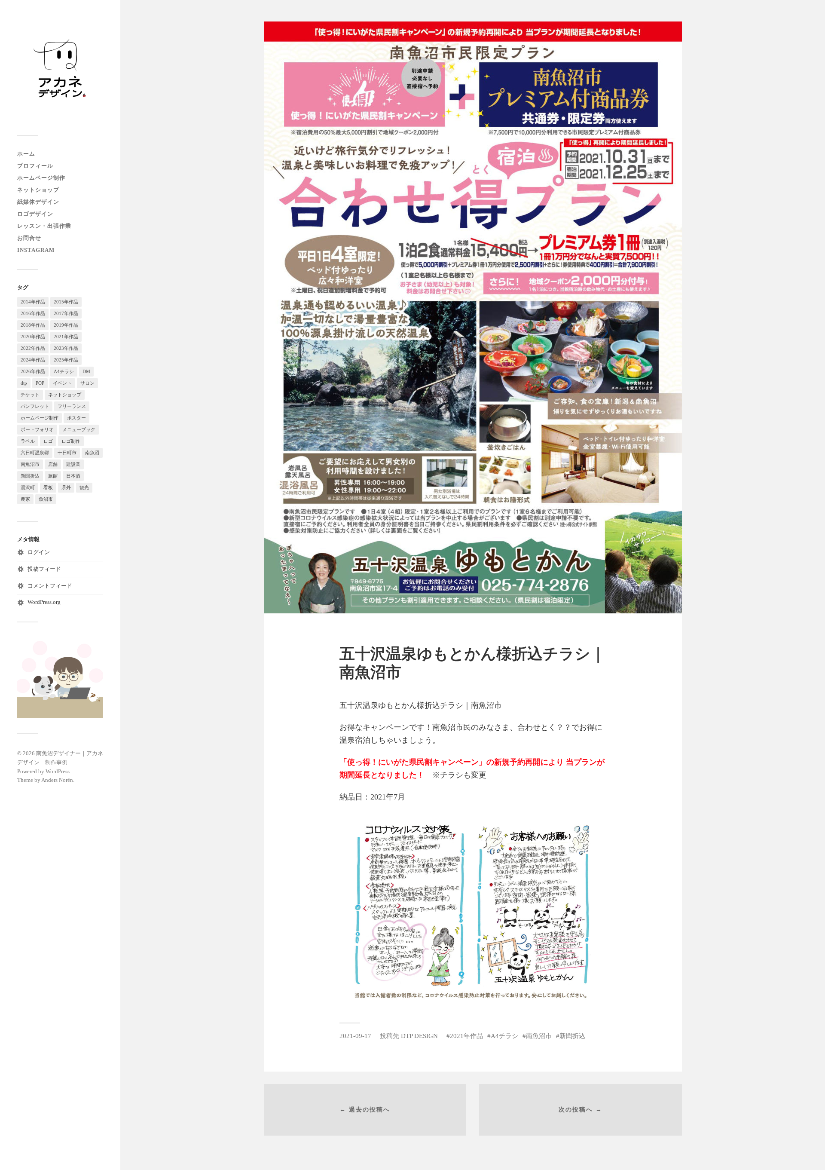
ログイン (39, 552)
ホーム (26, 154)
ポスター (76, 417)
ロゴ (48, 441)
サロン (87, 383)
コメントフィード (50, 586)
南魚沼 (92, 452)
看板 (48, 487)
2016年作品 (33, 313)
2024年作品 (33, 359)
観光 (84, 487)
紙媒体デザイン (38, 202)
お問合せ (29, 238)
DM (86, 371)
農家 (25, 499)
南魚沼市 (30, 464)
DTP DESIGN (419, 1035)
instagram (36, 250)
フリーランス (72, 406)
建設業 (73, 464)
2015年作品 (66, 301)
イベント (62, 383)
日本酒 (73, 475)
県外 (66, 487)
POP (40, 383)
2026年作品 (33, 371)
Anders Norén (57, 780)
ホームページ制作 (41, 178)
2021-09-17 (355, 1035)
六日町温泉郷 (35, 452)
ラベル (28, 441)
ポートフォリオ (37, 429)
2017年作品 (66, 313)
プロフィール (35, 166)
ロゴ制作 (70, 441)
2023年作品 (66, 348)
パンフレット (35, 406)
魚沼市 (46, 499)
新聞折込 (30, 475)
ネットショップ (38, 190)
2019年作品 (66, 325)
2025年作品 (66, 359)
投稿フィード (44, 569)
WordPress (58, 771)
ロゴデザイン (35, 214)
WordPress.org (44, 602)
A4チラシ (64, 371)
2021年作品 (66, 336)
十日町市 (67, 452)
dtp (24, 383)
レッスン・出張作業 (44, 226)
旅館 (53, 475)
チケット (30, 394)
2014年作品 (33, 301)
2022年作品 (33, 348)
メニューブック (78, 429)
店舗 (53, 464)
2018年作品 (33, 325)
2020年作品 (33, 336)
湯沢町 (28, 487)
